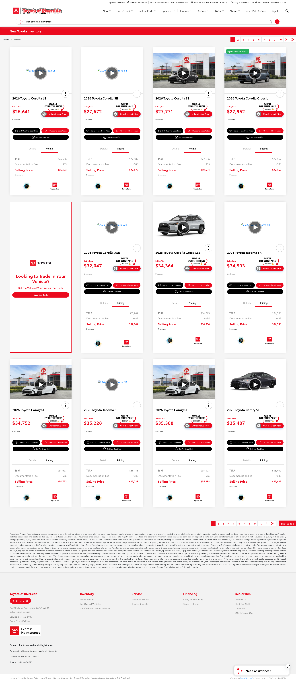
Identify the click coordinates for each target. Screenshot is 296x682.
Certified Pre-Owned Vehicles (95, 608)
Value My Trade (191, 603)
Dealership (243, 593)
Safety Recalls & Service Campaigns (100, 677)
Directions (240, 608)
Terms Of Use (45, 677)
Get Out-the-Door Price (28, 130)
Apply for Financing (193, 599)
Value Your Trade (41, 295)
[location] (192, 2)
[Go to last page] (292, 39)
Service (137, 593)
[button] (65, 94)
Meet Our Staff (242, 603)
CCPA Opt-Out (123, 677)
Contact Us (22, 600)
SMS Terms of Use (244, 612)
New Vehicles (87, 599)
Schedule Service (140, 599)
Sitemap (56, 677)
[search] (287, 11)
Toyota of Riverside (18, 677)
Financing (190, 593)
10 (280, 39)
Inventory (87, 593)
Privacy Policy (33, 677)
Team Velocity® (246, 678)
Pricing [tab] (49, 148)
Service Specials (140, 603)
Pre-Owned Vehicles (90, 603)
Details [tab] (32, 148)
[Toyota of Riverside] (36, 10)
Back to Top (287, 523)
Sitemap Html (67, 677)
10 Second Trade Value (58, 130)
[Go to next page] (286, 39)
